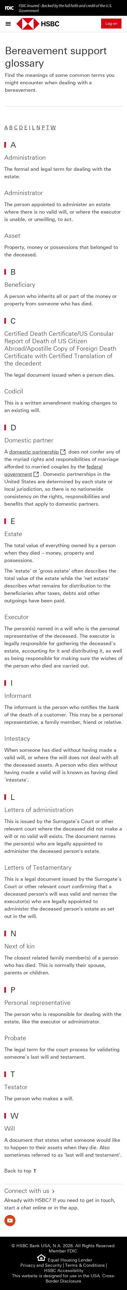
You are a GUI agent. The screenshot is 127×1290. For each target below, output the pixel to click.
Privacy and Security (41, 1265)
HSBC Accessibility (63, 1270)
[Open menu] (9, 23)
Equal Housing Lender (70, 1260)
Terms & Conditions (85, 1265)
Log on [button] (111, 23)
